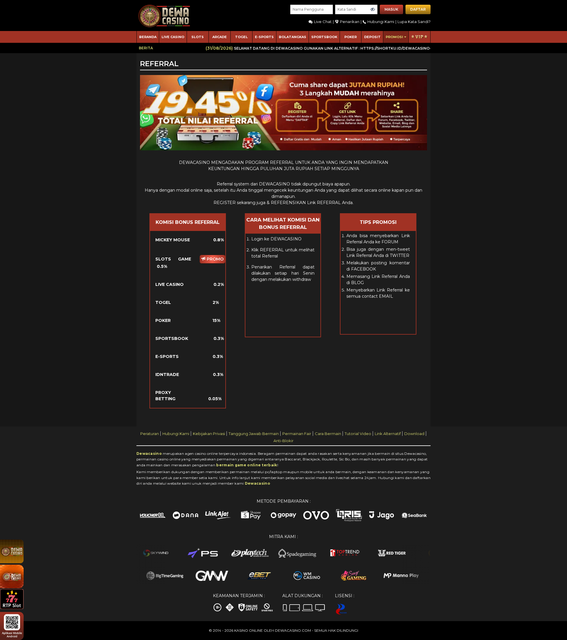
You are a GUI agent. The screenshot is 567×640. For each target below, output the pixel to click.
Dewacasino (149, 453)
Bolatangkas (292, 37)
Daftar (418, 9)
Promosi (394, 37)
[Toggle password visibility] (372, 9)
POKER (350, 37)
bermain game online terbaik (246, 465)
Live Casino (173, 37)
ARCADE (219, 37)
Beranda (148, 37)
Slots (197, 37)
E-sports (264, 37)
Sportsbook (324, 37)
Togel (241, 37)
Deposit (372, 37)
